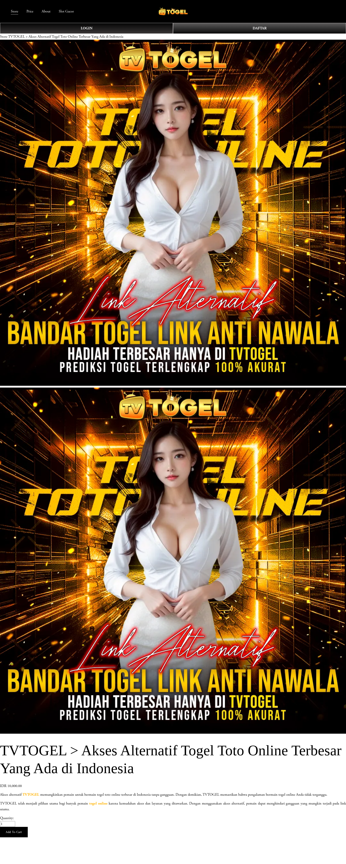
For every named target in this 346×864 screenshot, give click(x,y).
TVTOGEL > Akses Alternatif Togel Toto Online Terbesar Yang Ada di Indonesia (65, 36)
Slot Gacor (66, 11)
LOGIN (86, 28)
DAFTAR (260, 28)
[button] (14, 832)
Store (3, 36)
